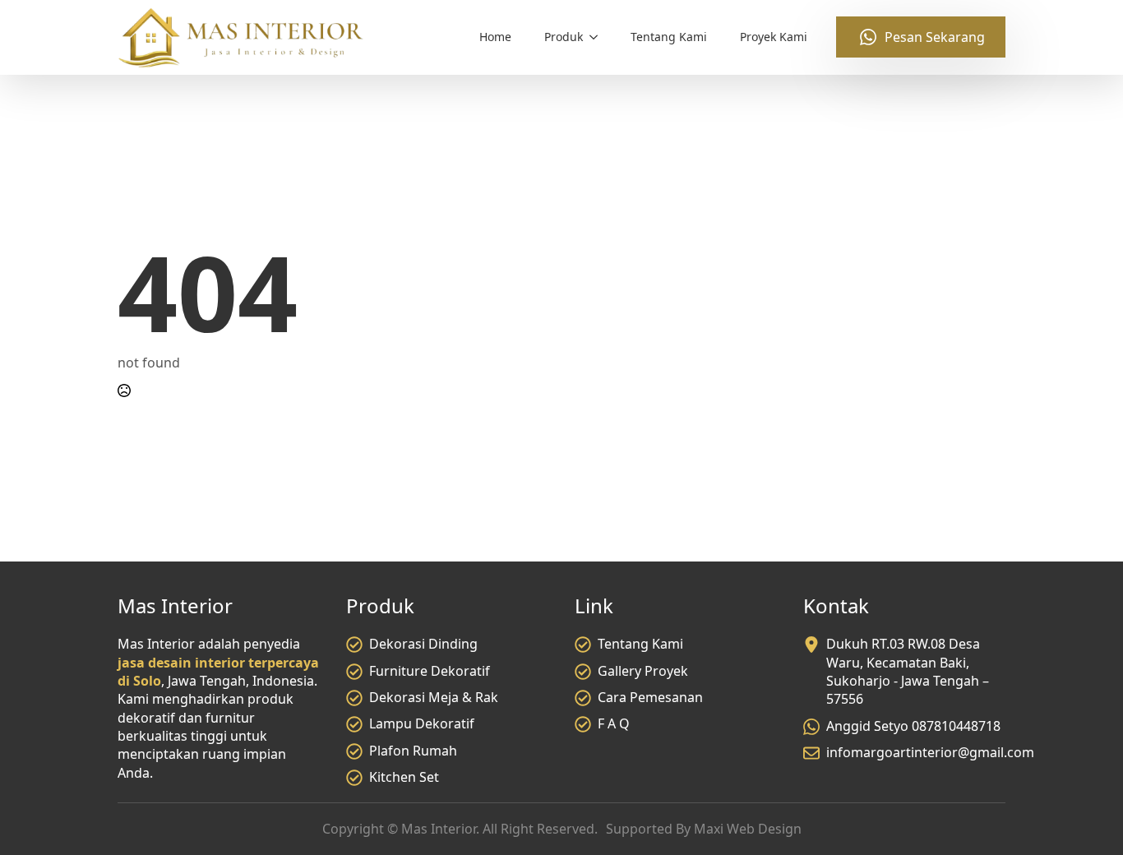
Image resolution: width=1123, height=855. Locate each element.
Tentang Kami (669, 36)
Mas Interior (438, 829)
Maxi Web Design (748, 829)
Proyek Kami (773, 36)
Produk (563, 36)
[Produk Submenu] (598, 37)
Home (495, 36)
